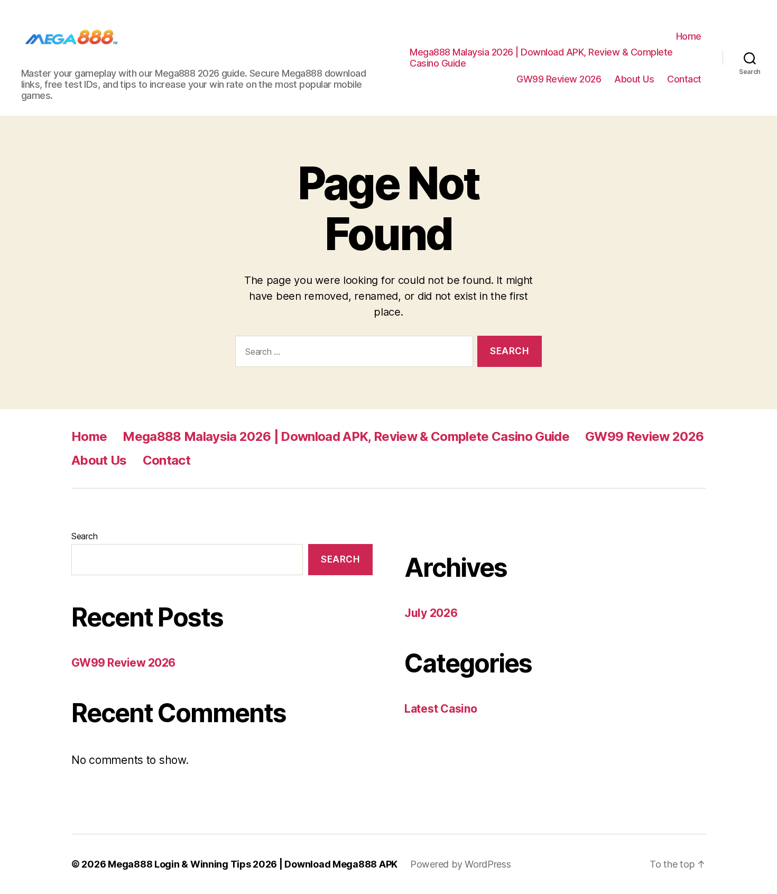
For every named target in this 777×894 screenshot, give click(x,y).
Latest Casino (440, 708)
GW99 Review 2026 (558, 79)
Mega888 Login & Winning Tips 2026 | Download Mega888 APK (252, 864)
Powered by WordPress (460, 864)
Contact (684, 79)
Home (688, 36)
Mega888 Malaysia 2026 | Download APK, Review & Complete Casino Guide (541, 58)
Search (84, 536)
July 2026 (431, 613)
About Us (634, 79)
